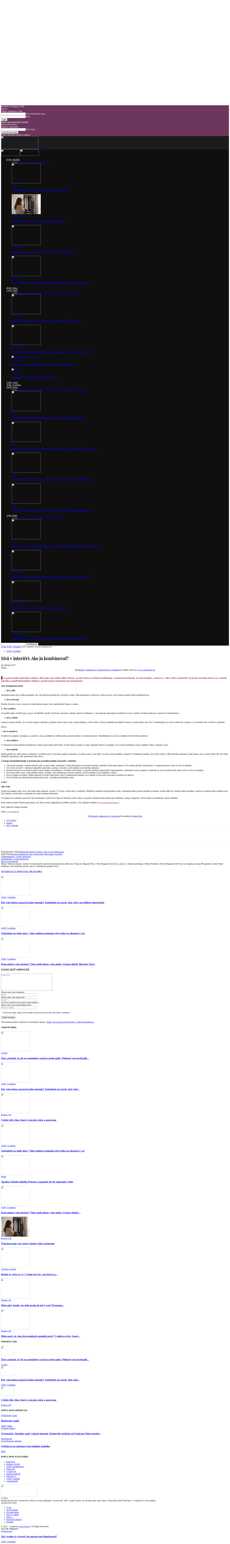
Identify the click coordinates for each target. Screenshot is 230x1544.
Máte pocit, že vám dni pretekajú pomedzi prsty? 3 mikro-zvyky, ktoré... (40, 1336)
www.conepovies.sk (146, 670)
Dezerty (29, 293)
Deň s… (21, 162)
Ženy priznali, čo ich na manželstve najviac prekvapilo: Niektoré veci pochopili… (56, 546)
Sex (43, 518)
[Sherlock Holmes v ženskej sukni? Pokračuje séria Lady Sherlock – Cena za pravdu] (26, 441)
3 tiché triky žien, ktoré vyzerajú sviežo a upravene (39, 190)
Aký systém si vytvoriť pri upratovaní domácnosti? (29, 1536)
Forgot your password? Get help (14, 122)
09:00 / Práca (11, 288)
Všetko (15, 162)
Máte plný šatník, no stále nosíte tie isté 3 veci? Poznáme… (43, 252)
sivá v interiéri (12, 825)
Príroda (47, 390)
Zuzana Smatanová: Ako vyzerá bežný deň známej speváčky (37, 854)
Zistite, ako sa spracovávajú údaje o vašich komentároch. (70, 1022)
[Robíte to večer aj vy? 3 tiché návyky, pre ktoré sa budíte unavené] (26, 600)
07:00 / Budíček (13, 160)
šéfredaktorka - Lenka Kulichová (15, 859)
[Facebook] (5, 839)
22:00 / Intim (11, 515)
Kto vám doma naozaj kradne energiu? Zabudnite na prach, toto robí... (40, 1089)
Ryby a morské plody (64, 293)
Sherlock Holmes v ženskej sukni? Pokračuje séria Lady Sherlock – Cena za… (54, 448)
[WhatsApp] (34, 839)
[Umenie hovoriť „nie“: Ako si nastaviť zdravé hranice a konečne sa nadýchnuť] (26, 631)
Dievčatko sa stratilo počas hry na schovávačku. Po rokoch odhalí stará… (52, 510)
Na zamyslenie (12, 1512)
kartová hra (137, 816)
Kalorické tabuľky (14, 1519)
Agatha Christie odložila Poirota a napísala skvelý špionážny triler (48, 417)
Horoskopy (37, 518)
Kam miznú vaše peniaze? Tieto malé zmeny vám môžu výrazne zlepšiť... (41, 1212)
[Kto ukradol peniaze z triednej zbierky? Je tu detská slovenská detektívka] (26, 472)
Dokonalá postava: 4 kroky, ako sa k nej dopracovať (42, 852)
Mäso (35, 293)
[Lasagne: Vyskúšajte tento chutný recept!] (16, 370)
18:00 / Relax (12, 387)
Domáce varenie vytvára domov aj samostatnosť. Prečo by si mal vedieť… (52, 351)
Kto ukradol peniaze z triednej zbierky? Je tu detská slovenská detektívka (52, 479)
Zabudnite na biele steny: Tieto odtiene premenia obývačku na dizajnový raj (43, 933)
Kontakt (9, 1522)
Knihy (34, 390)
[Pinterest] (24, 839)
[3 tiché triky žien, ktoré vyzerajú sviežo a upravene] (26, 182)
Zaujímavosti (73, 390)
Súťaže (53, 390)
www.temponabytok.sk (109, 802)
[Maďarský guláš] (9, 1415)
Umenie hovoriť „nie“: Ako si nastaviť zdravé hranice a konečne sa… (50, 638)
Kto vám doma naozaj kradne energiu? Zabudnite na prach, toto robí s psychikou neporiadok (52, 902)
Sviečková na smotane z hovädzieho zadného (25, 1446)
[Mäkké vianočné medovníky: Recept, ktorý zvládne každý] (25, 357)
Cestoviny (22, 293)
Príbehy (46, 162)
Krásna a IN (30, 162)
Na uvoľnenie (12, 1510)
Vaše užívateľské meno (35, 114)
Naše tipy (39, 162)
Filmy (29, 390)
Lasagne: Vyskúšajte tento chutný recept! (34, 377)
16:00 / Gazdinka (13, 385)
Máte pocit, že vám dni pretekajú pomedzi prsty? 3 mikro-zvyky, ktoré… (51, 282)
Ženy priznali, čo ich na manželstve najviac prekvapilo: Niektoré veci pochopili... (45, 1058)
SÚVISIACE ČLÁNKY (12, 871)
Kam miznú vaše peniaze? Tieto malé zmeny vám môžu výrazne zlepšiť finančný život (48, 964)
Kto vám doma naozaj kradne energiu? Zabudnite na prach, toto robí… (51, 577)
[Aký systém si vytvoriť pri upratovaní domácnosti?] (6, 1531)
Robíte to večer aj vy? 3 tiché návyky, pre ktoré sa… (40, 607)
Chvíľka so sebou (25, 518)
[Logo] (10, 155)
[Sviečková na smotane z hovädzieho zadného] (11, 1441)
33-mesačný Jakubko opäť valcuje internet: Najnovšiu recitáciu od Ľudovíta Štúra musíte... (51, 1433)
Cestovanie (22, 390)
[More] (43, 839)
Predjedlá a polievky (46, 293)
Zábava (64, 390)
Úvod (3, 647)
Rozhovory (83, 390)
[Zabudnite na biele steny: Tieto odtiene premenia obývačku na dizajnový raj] (15, 926)
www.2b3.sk (24, 1526)
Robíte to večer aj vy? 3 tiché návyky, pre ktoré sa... (29, 1274)
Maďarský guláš (10, 1420)
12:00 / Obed (11, 290)
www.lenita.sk (13, 811)
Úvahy (58, 390)
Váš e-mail (30, 129)
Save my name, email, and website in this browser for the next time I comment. (37, 1012)
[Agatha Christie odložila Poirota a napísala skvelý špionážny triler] (26, 410)
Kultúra (40, 390)
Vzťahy (48, 518)
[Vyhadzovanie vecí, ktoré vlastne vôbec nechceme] (26, 213)
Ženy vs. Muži (58, 518)
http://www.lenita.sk (9, 861)
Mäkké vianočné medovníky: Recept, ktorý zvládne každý (43, 364)
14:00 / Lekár (12, 382)
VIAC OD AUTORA (32, 871)
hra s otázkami (114, 670)
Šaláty (75, 293)
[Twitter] (15, 839)
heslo (28, 116)
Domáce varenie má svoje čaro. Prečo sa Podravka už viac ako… (47, 320)
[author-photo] (16, 856)
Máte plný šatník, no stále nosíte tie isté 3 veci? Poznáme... (32, 1305)
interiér (9, 823)
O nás (8, 1507)
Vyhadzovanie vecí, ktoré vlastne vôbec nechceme (38, 221)
